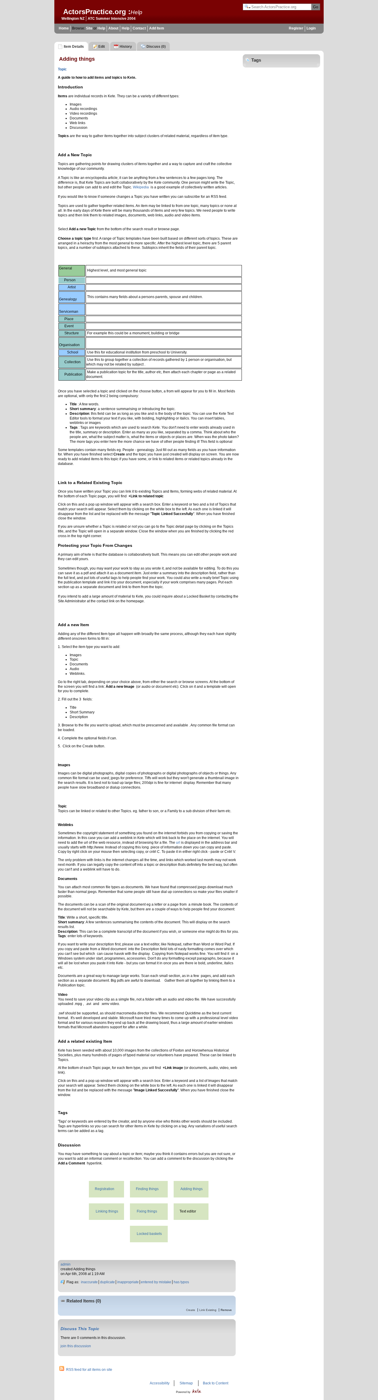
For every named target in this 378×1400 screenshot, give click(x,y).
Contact (139, 28)
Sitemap (186, 1383)
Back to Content (215, 1383)
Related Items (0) (83, 1301)
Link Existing (207, 1310)
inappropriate (128, 1282)
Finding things (147, 1189)
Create (190, 1310)
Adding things (191, 1189)
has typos (181, 1282)
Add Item (156, 28)
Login (311, 28)
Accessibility (160, 1383)
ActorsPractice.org (94, 12)
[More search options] (247, 7)
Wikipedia (141, 187)
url (178, 842)
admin (66, 1264)
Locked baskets (149, 1234)
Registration (104, 1189)
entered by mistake (156, 1282)
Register (296, 28)
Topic (62, 69)
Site (89, 28)
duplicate (107, 1282)
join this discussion (76, 1346)
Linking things (107, 1211)
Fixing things (147, 1211)
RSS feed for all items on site (89, 1370)
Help (136, 12)
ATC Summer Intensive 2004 (112, 19)
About (113, 28)
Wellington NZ (72, 19)
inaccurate (89, 1282)
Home (64, 28)
